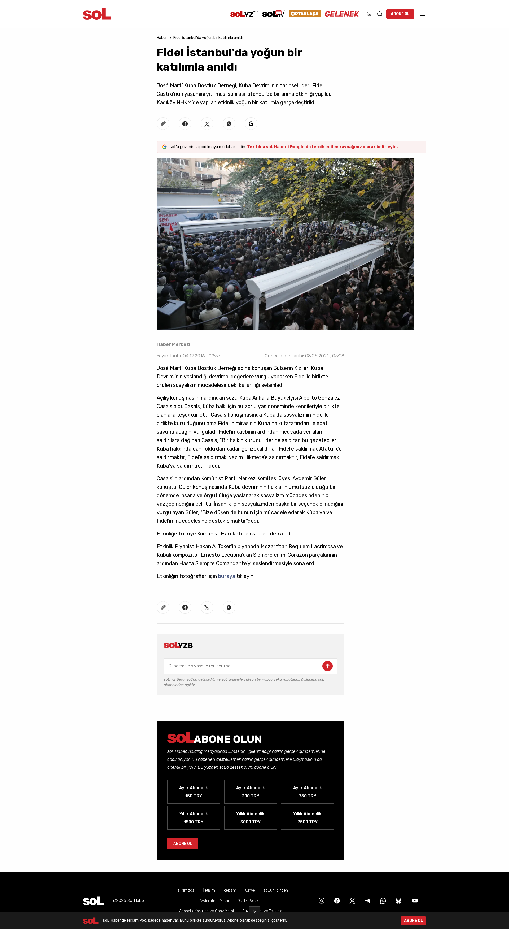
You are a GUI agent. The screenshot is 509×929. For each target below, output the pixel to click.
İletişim (209, 890)
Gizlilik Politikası (250, 900)
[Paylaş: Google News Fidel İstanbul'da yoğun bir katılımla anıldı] (251, 123)
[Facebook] (336, 900)
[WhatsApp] (382, 900)
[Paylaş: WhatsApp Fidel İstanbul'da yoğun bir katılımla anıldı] (229, 123)
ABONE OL (400, 14)
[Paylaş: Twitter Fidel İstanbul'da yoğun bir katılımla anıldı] (207, 123)
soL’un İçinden (276, 890)
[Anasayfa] (93, 900)
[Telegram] (367, 900)
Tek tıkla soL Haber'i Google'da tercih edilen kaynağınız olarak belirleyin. (322, 146)
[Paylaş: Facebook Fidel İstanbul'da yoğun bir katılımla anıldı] (185, 123)
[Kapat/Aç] (254, 909)
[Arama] (379, 13)
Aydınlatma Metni (214, 900)
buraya (227, 576)
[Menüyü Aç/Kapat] (422, 14)
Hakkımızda (184, 890)
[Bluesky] (398, 900)
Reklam (229, 890)
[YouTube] (414, 900)
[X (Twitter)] (351, 900)
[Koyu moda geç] (369, 13)
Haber (162, 38)
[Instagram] (321, 900)
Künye (250, 890)
